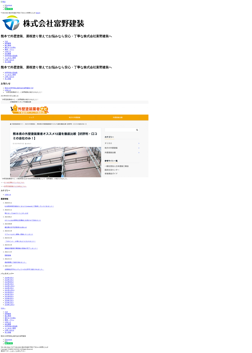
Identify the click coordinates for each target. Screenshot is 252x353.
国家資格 (8, 255)
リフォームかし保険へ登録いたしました (19, 234)
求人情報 (8, 62)
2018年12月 (9, 305)
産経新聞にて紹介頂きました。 (16, 262)
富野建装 (8, 43)
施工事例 (8, 45)
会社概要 (8, 53)
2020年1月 (9, 300)
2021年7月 (9, 294)
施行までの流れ (10, 47)
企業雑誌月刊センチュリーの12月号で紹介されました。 (24, 269)
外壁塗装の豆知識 (11, 56)
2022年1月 (9, 288)
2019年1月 (9, 302)
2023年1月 (9, 284)
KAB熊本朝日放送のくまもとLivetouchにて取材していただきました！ (29, 206)
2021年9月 (9, 292)
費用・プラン (9, 49)
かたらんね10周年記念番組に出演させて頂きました (23, 220)
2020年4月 (9, 298)
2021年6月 (9, 296)
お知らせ (8, 51)
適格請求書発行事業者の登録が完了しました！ (21, 248)
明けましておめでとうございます (16, 213)
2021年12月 (9, 290)
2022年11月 (9, 286)
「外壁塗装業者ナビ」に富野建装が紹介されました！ (20, 99)
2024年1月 (9, 280)
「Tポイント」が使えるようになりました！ (20, 241)
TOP (6, 41)
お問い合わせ (9, 60)
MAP (38, 13)
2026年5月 (9, 278)
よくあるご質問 (10, 58)
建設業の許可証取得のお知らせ (16, 227)
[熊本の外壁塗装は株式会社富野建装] (43, 31)
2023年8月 (9, 282)
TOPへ (3, 308)
